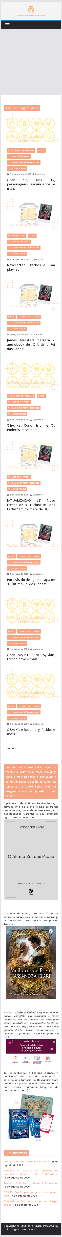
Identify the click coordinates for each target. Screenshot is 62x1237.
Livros (41, 150)
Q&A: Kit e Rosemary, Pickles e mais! (31, 731)
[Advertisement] (31, 62)
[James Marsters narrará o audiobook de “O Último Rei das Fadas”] (31, 295)
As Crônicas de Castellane (21, 150)
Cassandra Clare (16, 235)
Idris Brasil (34, 1226)
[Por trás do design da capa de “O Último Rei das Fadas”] (31, 535)
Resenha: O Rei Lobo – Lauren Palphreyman (31, 1183)
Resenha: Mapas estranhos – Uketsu (27, 1161)
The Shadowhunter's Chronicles (23, 162)
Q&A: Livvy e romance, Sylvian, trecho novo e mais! (31, 656)
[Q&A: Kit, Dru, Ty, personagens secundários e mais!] (31, 129)
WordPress (28, 1229)
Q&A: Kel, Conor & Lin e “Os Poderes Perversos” (31, 427)
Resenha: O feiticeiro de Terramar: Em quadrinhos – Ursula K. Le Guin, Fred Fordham (31, 1172)
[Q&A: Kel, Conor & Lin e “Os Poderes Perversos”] (31, 375)
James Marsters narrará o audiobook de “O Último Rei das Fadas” (31, 344)
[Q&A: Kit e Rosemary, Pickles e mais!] (31, 685)
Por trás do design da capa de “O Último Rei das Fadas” (31, 581)
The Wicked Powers (17, 168)
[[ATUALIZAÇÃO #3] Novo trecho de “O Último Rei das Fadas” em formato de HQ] (31, 456)
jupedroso (40, 174)
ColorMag (10, 1229)
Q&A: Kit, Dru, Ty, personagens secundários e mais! (31, 184)
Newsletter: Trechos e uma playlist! (31, 267)
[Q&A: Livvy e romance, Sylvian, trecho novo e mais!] (31, 610)
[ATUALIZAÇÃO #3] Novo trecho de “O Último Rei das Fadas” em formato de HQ (31, 504)
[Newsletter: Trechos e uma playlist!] (31, 214)
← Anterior (10, 748)
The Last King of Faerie (18, 156)
